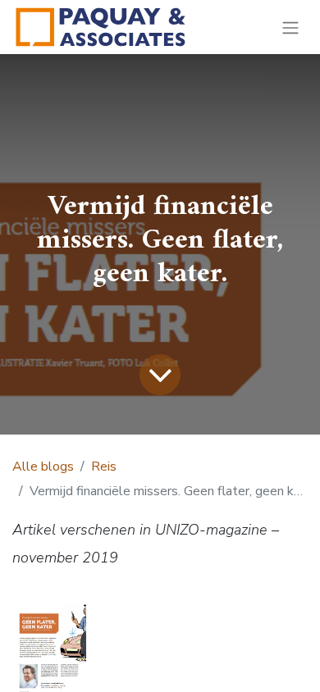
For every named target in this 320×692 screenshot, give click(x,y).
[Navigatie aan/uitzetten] (290, 26)
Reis (104, 467)
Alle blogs (43, 467)
